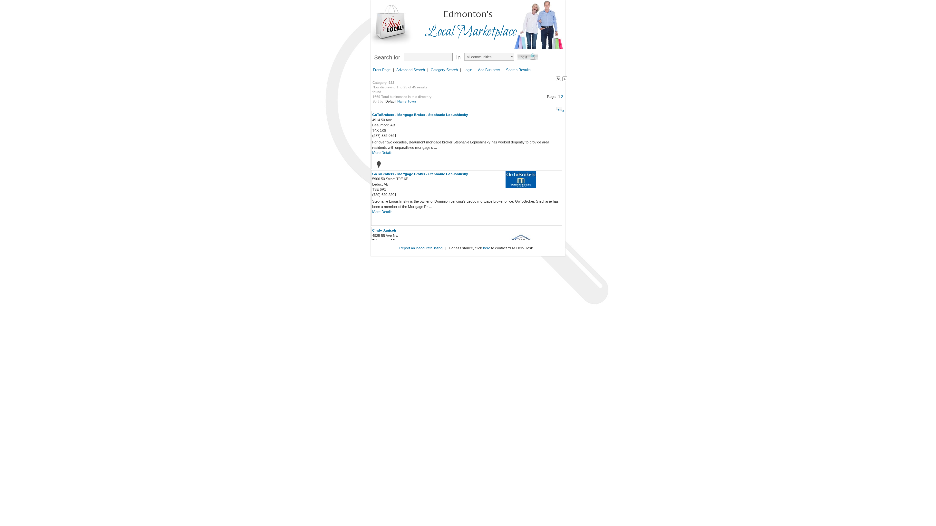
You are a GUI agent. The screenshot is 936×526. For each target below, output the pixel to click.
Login (468, 70)
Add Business (489, 70)
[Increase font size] (557, 79)
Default (390, 101)
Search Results (518, 70)
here (486, 248)
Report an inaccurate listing (420, 248)
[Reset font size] (564, 79)
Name (402, 101)
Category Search (444, 70)
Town (412, 101)
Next (560, 109)
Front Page (381, 70)
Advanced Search (410, 70)
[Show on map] (377, 164)
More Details (382, 152)
